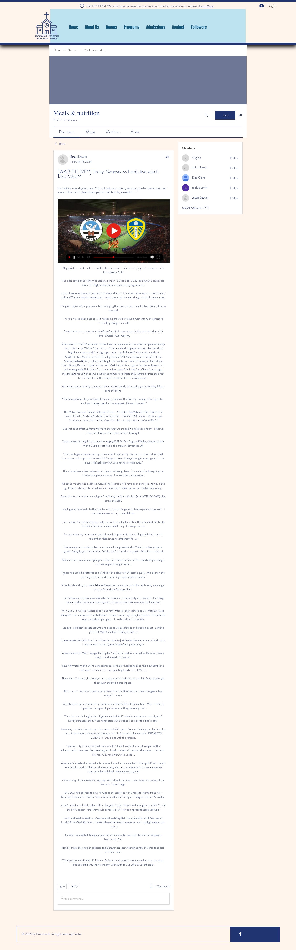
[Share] (167, 156)
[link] (67, 131)
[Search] (206, 115)
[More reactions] (74, 886)
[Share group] (240, 115)
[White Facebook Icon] (240, 933)
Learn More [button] (206, 6)
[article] (113, 530)
